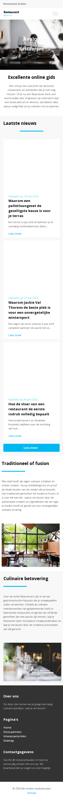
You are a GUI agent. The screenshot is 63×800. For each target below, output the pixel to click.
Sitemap (8, 740)
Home (7, 727)
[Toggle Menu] (55, 13)
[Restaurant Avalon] (11, 13)
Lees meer (15, 233)
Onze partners (12, 732)
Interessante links (14, 736)
